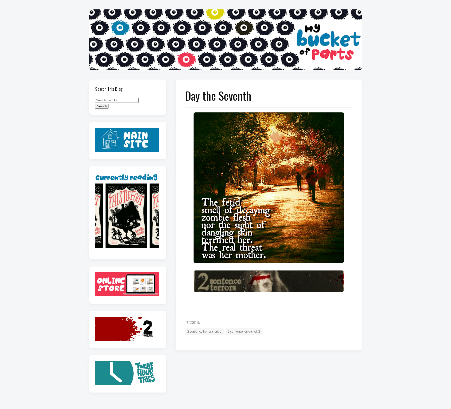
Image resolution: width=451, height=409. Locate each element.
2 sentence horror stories (204, 331)
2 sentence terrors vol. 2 (244, 331)
